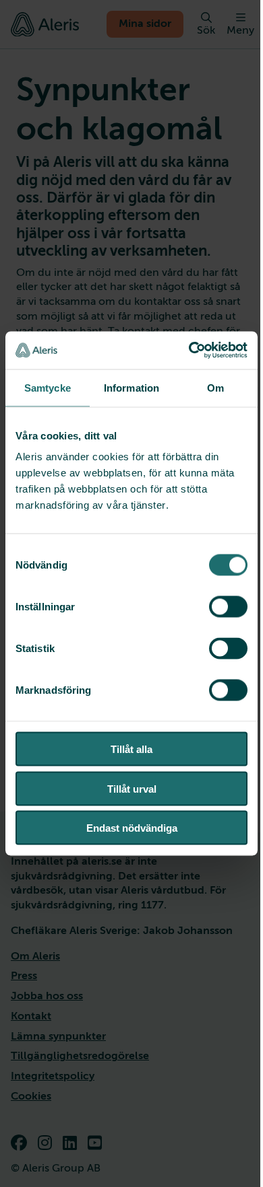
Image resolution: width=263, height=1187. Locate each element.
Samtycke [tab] (47, 387)
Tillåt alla (131, 749)
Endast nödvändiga (131, 828)
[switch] (228, 607)
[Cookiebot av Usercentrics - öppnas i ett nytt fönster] (189, 350)
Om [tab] (215, 387)
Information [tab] (131, 387)
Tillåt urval (131, 788)
